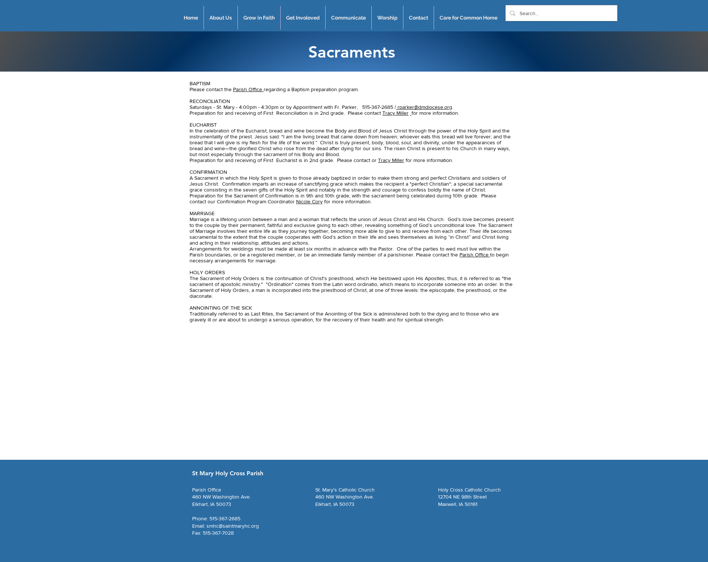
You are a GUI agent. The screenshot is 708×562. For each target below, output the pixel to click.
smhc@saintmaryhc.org (232, 526)
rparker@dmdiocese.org (424, 107)
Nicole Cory (309, 201)
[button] (220, 18)
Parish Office (248, 89)
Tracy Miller (395, 113)
